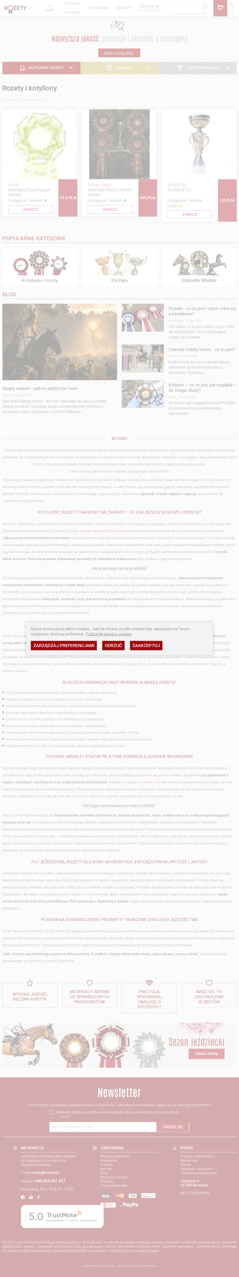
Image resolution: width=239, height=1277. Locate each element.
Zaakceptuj (146, 645)
